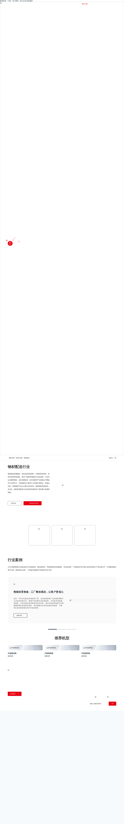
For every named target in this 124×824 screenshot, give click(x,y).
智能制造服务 (64, 682)
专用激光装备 (64, 680)
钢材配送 (27, 458)
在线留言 (113, 682)
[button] (52, 629)
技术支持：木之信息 (28, 708)
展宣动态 (79, 680)
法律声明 (10, 708)
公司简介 (45, 674)
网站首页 (49, 4)
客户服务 (113, 677)
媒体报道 (79, 677)
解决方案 (19, 458)
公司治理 (96, 680)
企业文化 (45, 677)
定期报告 (96, 677)
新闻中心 (79, 670)
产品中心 (62, 670)
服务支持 (113, 670)
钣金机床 (62, 674)
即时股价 (96, 674)
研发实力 (45, 682)
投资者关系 (97, 670)
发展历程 (45, 680)
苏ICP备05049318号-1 (89, 708)
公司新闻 (79, 674)
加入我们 (113, 685)
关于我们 (45, 670)
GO (113, 703)
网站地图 (17, 708)
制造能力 (45, 685)
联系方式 (113, 674)
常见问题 (113, 680)
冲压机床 (62, 677)
